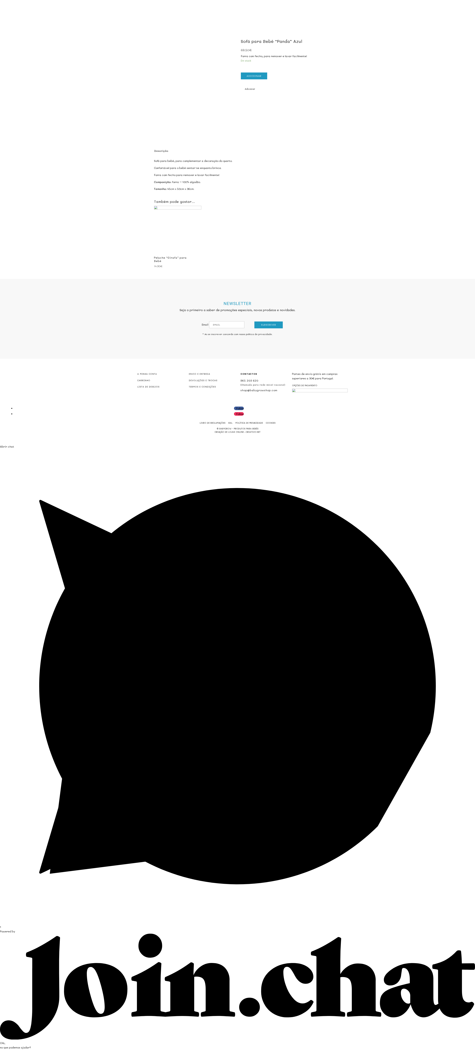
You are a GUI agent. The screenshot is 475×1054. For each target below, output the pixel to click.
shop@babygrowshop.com (449, 3)
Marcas (258, 18)
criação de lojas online (229, 431)
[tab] (161, 151)
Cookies (271, 422)
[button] (248, 89)
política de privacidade (259, 334)
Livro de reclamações (212, 422)
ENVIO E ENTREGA (199, 373)
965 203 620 (249, 380)
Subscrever (268, 324)
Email (205, 324)
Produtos (217, 18)
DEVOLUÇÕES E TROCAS (203, 380)
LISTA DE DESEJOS (148, 386)
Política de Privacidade (249, 422)
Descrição (161, 151)
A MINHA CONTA (147, 373)
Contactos (275, 18)
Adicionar (254, 75)
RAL (230, 422)
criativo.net (253, 431)
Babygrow (199, 18)
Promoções (241, 18)
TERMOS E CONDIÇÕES (202, 386)
